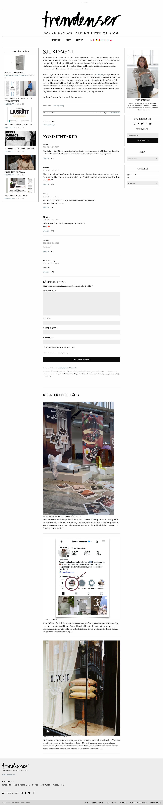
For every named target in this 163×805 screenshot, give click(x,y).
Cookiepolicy (73, 368)
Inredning (6, 785)
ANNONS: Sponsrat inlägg (16, 75)
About (68, 40)
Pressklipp (9, 104)
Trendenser (81, 22)
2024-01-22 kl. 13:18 (51, 263)
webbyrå (100, 74)
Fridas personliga (59, 106)
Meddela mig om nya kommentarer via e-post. (60, 347)
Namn (46, 318)
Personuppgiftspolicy (62, 368)
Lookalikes (45, 785)
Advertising (56, 40)
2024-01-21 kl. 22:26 (51, 219)
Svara (46, 158)
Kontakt (123, 802)
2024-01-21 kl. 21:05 (51, 170)
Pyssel (56, 785)
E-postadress (50, 328)
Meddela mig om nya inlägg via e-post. (58, 353)
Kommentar (49, 290)
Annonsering (111, 802)
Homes (35, 785)
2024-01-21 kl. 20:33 (51, 147)
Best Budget (131, 175)
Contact (79, 40)
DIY (128, 178)
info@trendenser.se (9, 774)
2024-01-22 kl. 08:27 (51, 243)
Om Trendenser (97, 802)
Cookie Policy (155, 802)
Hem (86, 802)
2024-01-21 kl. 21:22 (51, 196)
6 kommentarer (115, 112)
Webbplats (48, 337)
